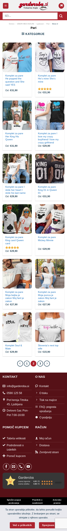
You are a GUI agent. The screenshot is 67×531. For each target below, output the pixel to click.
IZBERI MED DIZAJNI (25, 24)
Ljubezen (40, 24)
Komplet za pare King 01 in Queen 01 (47, 190)
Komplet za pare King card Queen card (14, 240)
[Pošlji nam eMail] (13, 466)
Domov (11, 24)
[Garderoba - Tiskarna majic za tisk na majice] (33, 6)
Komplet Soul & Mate (13, 347)
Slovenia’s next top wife (48, 347)
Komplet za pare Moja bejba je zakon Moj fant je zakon (14, 297)
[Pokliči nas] (21, 466)
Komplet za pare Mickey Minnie (47, 239)
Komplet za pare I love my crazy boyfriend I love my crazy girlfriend (48, 138)
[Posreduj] (61, 15)
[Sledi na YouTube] (28, 466)
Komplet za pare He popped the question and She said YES (14, 80)
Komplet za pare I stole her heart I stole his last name (15, 190)
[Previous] (20, 364)
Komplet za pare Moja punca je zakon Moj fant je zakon (47, 297)
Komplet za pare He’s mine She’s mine (47, 78)
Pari (47, 24)
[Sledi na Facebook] (6, 466)
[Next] (47, 364)
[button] (5, 6)
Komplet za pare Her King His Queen (14, 136)
